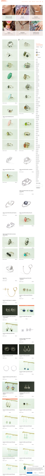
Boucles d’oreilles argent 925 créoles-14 (10, 376)
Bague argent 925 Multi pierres (8, 116)
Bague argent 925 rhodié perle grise (26, 212)
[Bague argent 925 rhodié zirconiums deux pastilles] (10, 225)
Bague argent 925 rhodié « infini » (9, 169)
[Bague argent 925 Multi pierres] (10, 110)
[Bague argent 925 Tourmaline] (26, 242)
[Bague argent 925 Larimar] (10, 97)
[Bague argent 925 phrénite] (26, 134)
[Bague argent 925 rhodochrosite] (26, 220)
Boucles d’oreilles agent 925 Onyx (9, 333)
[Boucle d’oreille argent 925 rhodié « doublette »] (26, 269)
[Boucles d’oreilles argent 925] (10, 349)
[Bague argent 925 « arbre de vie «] (26, 44)
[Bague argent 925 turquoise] (26, 253)
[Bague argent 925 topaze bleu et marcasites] (10, 242)
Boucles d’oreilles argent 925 (8, 355)
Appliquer (38, 187)
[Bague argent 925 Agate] (10, 65)
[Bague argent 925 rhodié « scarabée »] (26, 160)
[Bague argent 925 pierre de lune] (10, 144)
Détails (33, 113)
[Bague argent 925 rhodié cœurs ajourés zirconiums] (26, 182)
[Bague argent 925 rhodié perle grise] (26, 204)
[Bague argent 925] (10, 44)
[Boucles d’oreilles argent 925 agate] (26, 436)
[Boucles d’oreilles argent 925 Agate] (10, 420)
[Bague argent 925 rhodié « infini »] (10, 160)
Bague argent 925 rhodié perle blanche (9, 212)
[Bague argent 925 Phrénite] (10, 134)
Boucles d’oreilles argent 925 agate (26, 442)
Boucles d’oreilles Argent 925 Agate (9, 442)
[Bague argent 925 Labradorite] (10, 86)
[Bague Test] (10, 269)
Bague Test (5, 278)
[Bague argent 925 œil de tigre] (26, 107)
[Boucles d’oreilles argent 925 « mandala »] (26, 387)
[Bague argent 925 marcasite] (26, 97)
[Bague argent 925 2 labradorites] (26, 55)
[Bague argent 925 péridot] (26, 123)
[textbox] (39, 185)
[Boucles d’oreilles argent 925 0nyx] (26, 404)
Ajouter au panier (21, 281)
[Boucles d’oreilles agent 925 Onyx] (10, 327)
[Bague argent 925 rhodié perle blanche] (10, 204)
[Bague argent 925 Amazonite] (26, 65)
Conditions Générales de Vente (35, 474)
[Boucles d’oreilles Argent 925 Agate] (26, 420)
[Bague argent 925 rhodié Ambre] (10, 176)
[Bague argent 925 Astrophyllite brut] (26, 76)
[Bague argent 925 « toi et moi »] (10, 55)
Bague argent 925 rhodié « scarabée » (26, 169)
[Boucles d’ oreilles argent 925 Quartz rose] (26, 289)
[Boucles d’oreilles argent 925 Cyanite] (26, 365)
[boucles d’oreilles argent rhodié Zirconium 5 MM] (26, 329)
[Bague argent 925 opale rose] (10, 123)
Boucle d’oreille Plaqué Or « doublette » (9, 300)
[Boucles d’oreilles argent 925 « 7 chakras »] (10, 387)
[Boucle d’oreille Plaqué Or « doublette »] (10, 291)
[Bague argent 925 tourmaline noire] (10, 253)
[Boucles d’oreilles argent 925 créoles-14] (10, 368)
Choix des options (22, 113)
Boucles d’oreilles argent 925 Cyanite (26, 371)
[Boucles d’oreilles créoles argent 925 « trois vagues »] (10, 310)
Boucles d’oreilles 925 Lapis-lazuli (25, 316)
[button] (43, 466)
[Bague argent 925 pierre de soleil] (26, 144)
